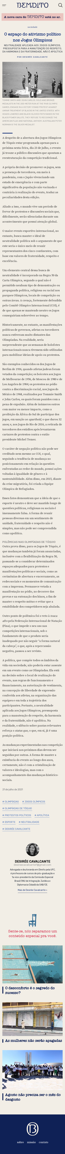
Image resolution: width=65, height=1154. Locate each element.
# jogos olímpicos (33, 801)
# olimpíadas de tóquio (17, 808)
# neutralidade (29, 822)
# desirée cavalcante (16, 829)
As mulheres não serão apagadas (33, 1040)
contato (43, 1142)
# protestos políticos (16, 815)
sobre (20, 1142)
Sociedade (32, 27)
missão (31, 1142)
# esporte (8, 822)
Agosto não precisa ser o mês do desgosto (33, 1097)
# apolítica (42, 815)
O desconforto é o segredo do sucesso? (30, 990)
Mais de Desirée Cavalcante (32, 890)
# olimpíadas (10, 801)
